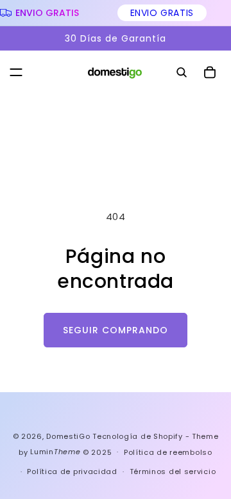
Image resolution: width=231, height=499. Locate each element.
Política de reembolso (168, 452)
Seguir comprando (115, 330)
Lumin (55, 452)
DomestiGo (68, 436)
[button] (16, 72)
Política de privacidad (72, 471)
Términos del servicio (173, 471)
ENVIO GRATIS (161, 12)
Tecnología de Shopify (137, 436)
